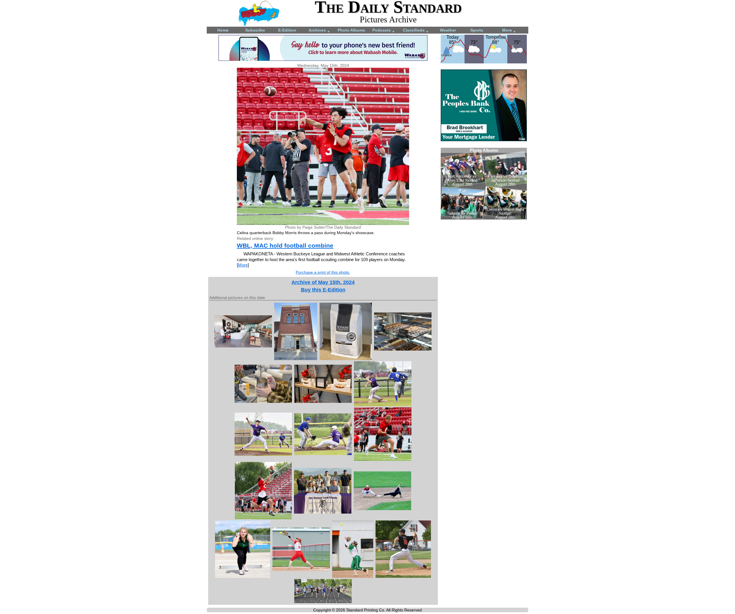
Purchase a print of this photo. (323, 272)
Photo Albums (351, 30)
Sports (476, 30)
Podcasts (383, 30)
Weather (448, 30)
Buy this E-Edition (323, 290)
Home (223, 30)
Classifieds (416, 30)
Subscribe (255, 30)
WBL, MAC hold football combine (285, 245)
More (509, 30)
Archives (319, 30)
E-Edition (287, 30)
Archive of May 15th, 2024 (323, 282)
